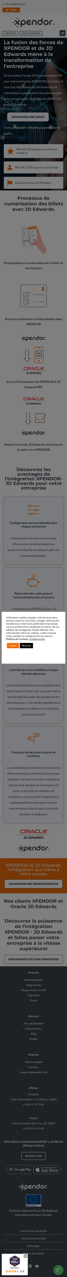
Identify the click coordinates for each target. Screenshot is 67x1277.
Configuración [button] (37, 639)
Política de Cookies (17, 639)
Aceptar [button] (13, 645)
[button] (25, 1256)
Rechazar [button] (26, 645)
